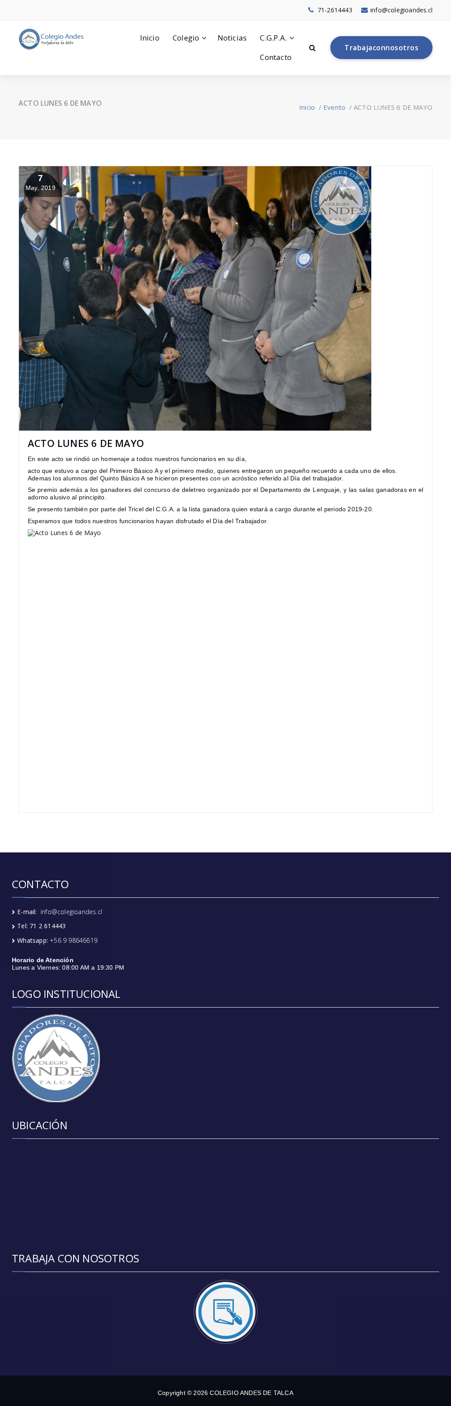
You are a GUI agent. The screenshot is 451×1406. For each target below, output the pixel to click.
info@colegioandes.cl (71, 912)
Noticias (232, 38)
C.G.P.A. (273, 38)
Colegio (186, 38)
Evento (334, 107)
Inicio (149, 38)
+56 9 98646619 (73, 940)
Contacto (276, 57)
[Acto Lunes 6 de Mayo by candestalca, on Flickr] (225, 661)
